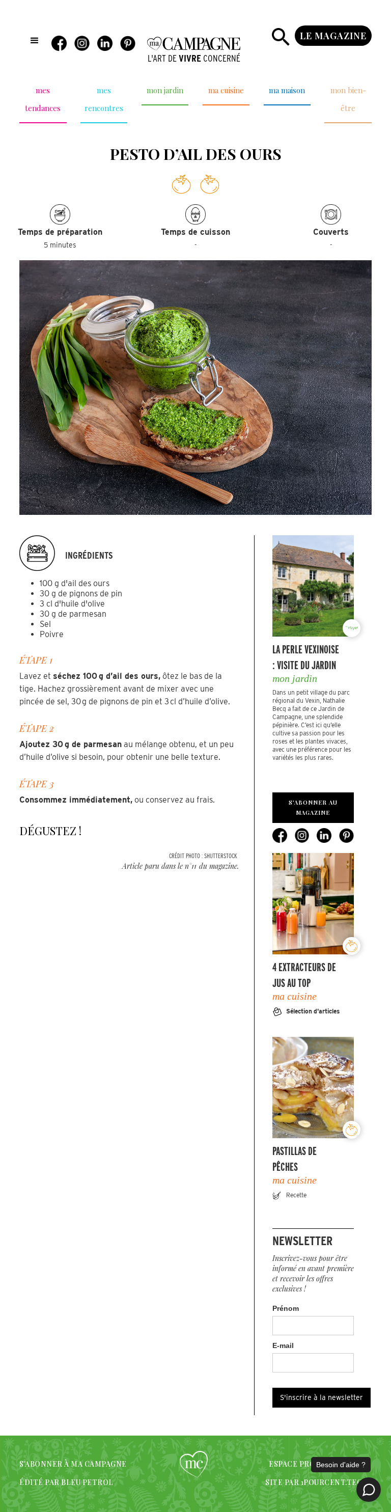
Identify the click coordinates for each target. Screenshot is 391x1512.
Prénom (285, 1308)
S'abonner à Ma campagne (73, 1464)
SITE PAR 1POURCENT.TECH (316, 1482)
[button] (34, 40)
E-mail (283, 1345)
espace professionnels (318, 1464)
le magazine (333, 36)
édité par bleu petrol (66, 1482)
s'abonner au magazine (313, 807)
